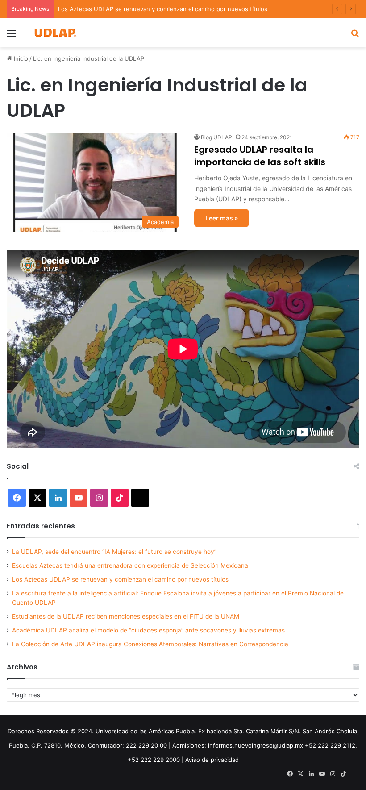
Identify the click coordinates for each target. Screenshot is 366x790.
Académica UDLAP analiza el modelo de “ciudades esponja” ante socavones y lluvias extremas (148, 630)
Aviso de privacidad (212, 759)
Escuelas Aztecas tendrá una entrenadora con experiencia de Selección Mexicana (130, 565)
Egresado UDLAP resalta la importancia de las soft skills (259, 155)
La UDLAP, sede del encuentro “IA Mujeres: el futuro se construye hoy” (114, 551)
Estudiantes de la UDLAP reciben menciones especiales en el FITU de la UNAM (125, 616)
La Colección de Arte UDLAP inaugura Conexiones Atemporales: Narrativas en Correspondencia (150, 644)
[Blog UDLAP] (55, 33)
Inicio (20, 58)
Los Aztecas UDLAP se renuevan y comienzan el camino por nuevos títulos (162, 8)
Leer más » (221, 218)
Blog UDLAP (216, 137)
